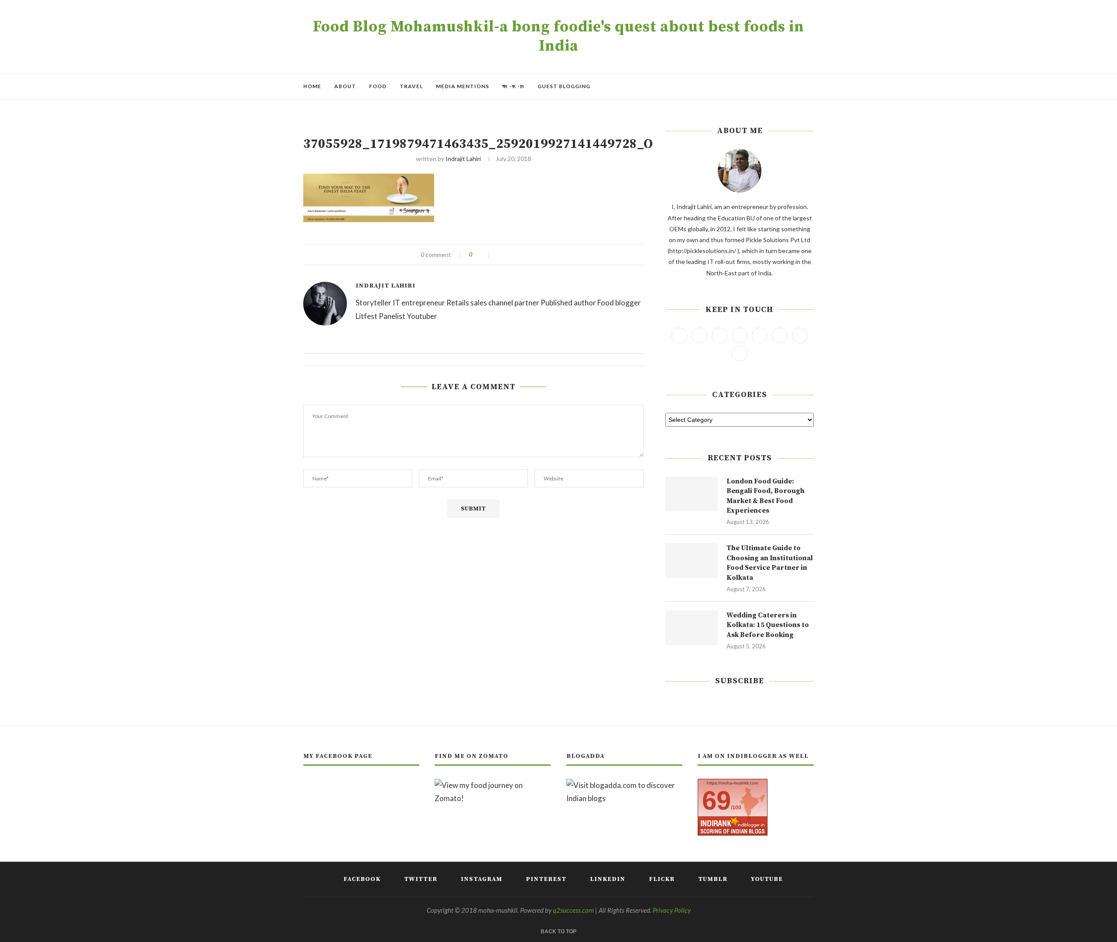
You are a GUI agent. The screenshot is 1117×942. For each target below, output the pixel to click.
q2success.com (573, 910)
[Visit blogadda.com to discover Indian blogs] (624, 785)
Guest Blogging (564, 86)
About (345, 86)
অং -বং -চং (513, 86)
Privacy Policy (672, 910)
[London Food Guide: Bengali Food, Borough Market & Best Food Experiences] (691, 493)
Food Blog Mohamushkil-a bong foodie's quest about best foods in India (558, 36)
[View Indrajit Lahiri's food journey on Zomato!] (493, 785)
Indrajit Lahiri (463, 158)
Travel (411, 86)
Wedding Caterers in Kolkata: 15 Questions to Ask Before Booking (767, 625)
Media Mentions (462, 86)
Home (312, 86)
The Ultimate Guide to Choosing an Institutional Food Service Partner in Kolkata (769, 563)
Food (378, 86)
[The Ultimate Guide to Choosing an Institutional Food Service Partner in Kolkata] (691, 560)
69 (716, 800)
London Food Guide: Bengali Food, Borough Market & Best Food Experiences (765, 496)
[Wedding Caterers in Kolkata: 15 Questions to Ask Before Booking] (691, 627)
